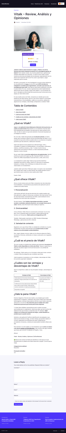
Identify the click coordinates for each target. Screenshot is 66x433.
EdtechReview (5, 3)
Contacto (62, 430)
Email (16, 390)
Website (16, 395)
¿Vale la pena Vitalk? (21, 119)
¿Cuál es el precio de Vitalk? (23, 114)
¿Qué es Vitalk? (19, 109)
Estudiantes (53, 3)
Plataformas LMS (39, 3)
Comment (17, 367)
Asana (27, 84)
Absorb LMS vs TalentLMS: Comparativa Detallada (9, 420)
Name (16, 384)
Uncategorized (4, 417)
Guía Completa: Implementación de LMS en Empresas (54, 420)
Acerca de (55, 430)
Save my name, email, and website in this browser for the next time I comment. (33, 401)
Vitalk (15, 127)
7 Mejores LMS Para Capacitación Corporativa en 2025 (32, 420)
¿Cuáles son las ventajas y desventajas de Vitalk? (28, 116)
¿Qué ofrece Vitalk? (21, 112)
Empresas (46, 3)
